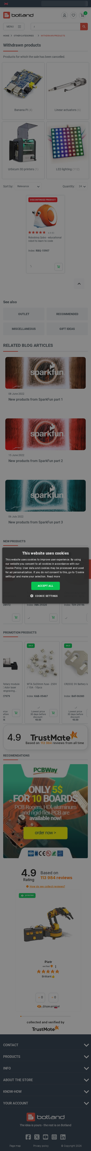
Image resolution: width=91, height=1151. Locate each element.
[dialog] (45, 576)
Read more (53, 576)
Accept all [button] (46, 585)
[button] (45, 595)
